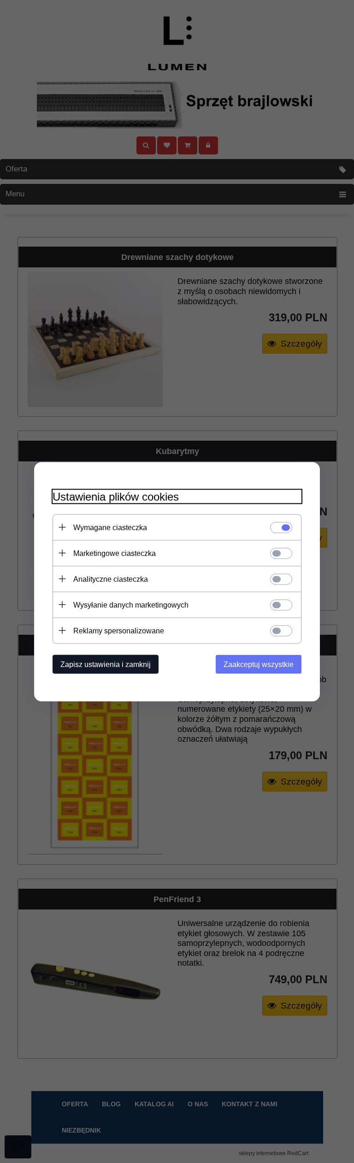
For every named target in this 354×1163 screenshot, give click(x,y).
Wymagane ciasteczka (110, 527)
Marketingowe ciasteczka (114, 553)
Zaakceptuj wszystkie (259, 664)
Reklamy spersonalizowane (118, 630)
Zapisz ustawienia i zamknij (105, 664)
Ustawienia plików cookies (116, 496)
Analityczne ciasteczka (110, 579)
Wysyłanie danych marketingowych (131, 604)
